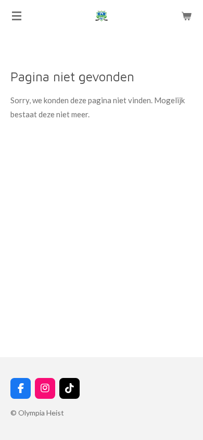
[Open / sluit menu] (16, 15)
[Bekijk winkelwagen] (186, 15)
